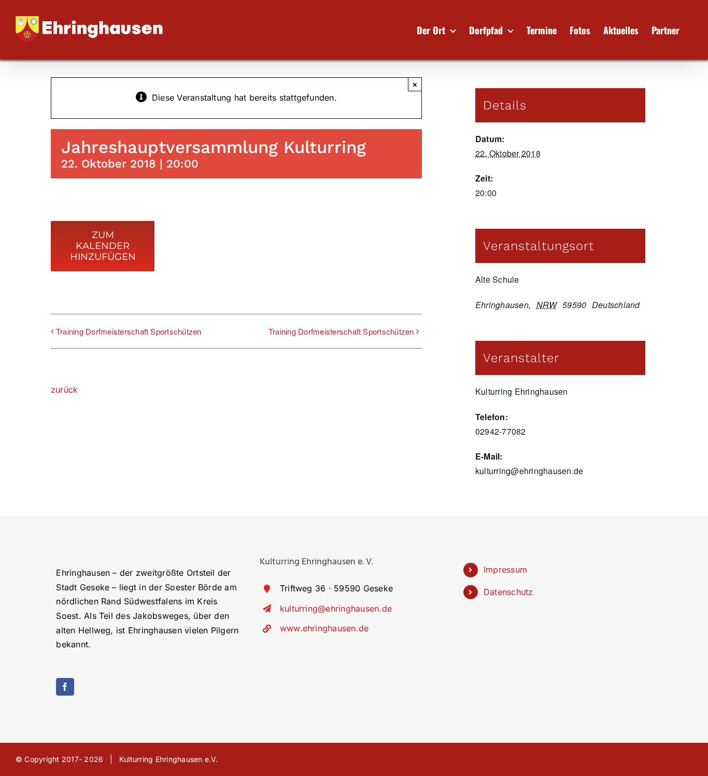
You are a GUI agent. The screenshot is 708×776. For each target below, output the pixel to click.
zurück (64, 389)
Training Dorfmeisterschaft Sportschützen (129, 331)
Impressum (505, 569)
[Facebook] (65, 687)
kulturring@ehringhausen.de (336, 608)
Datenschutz (508, 592)
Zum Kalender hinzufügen (103, 246)
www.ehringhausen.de (324, 628)
